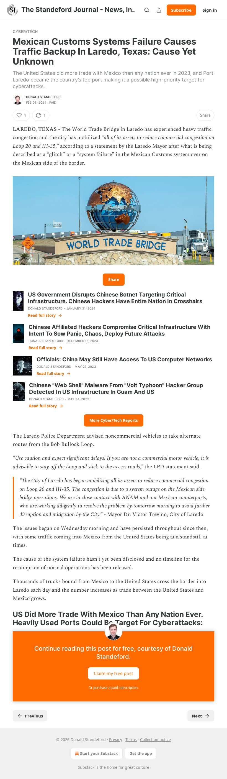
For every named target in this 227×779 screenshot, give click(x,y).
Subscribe (181, 10)
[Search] (146, 10)
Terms (131, 739)
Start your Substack (99, 753)
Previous (34, 716)
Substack (86, 767)
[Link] (5, 618)
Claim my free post (113, 673)
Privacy (115, 739)
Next (197, 716)
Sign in (210, 10)
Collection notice (155, 739)
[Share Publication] (158, 10)
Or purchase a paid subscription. (113, 687)
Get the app (141, 753)
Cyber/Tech (25, 31)
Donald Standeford (43, 97)
